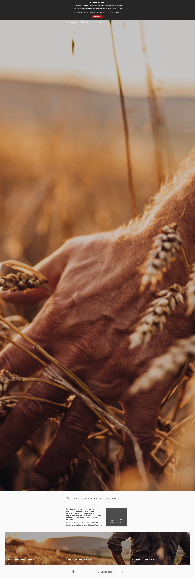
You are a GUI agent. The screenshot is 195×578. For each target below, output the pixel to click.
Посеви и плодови (20, 489)
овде (105, 13)
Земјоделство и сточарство (10, 489)
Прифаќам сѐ (97, 16)
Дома (4, 489)
